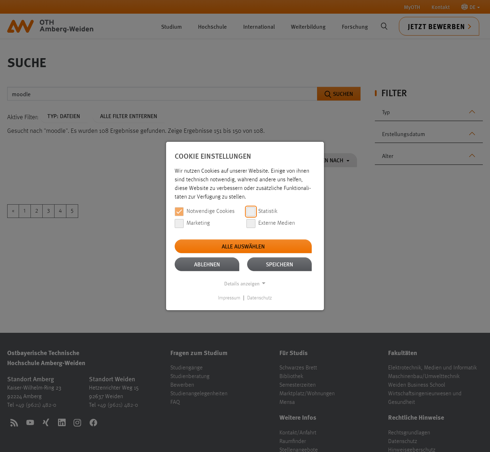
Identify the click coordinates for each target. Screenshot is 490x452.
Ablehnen (207, 264)
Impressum (229, 297)
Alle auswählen (243, 246)
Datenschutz (259, 297)
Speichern (279, 264)
